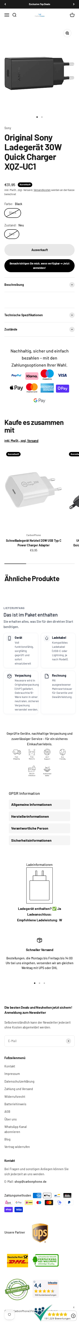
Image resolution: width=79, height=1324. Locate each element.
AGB (7, 1111)
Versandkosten (42, 189)
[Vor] (74, 4)
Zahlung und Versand (18, 1089)
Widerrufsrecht (14, 1096)
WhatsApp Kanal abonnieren (15, 1129)
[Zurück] (5, 4)
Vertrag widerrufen (17, 1147)
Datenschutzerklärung (19, 1081)
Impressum (12, 1074)
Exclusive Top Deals (39, 4)
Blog (7, 1139)
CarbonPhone (33, 535)
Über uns (10, 1119)
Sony (7, 128)
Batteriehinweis (15, 1104)
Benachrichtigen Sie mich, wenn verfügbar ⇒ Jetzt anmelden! (40, 265)
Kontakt (9, 1066)
